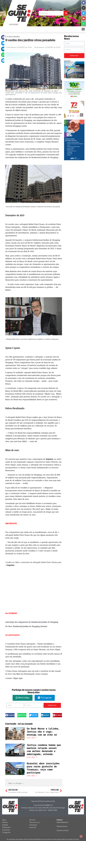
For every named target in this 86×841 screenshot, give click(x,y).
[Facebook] (83, 3)
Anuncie (32, 820)
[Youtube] (83, 18)
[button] (3, 37)
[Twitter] (83, 13)
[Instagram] (83, 8)
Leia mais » (32, 738)
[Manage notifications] (81, 836)
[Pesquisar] (66, 13)
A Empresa (33, 825)
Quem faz (32, 827)
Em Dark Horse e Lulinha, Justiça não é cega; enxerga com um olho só (43, 731)
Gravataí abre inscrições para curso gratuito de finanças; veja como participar (43, 768)
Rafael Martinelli (62, 822)
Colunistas (6, 830)
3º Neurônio (6, 827)
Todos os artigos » (15, 783)
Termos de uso (34, 822)
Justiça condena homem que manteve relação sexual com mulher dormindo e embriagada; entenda (44, 750)
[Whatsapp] (83, 24)
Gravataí (5, 825)
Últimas (5, 822)
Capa (4, 820)
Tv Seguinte (6, 832)
